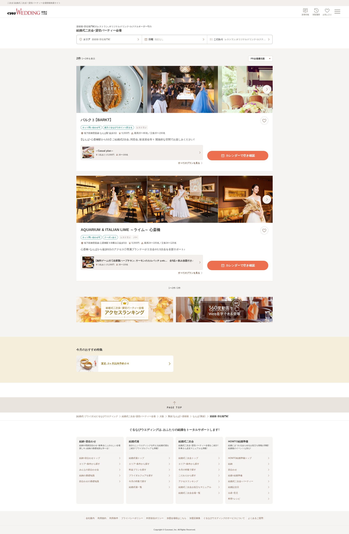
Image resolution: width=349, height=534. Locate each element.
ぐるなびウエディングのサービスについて (224, 518)
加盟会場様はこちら (176, 518)
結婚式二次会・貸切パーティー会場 (139, 416)
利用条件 (113, 518)
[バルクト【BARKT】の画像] (174, 89)
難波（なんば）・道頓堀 (178, 416)
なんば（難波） (199, 416)
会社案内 (90, 518)
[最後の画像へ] (266, 89)
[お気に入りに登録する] (264, 121)
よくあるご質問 (255, 518)
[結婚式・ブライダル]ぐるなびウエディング (97, 416)
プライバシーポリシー (132, 518)
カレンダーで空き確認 (240, 155)
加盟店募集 (194, 518)
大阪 (162, 416)
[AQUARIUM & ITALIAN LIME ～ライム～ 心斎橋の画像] (174, 199)
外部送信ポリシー (155, 518)
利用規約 (102, 518)
